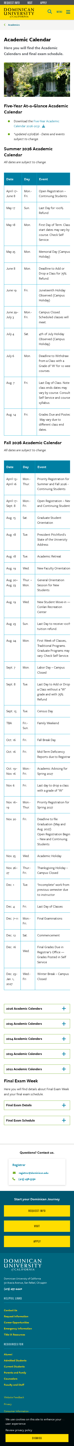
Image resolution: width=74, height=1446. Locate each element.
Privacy (8, 1404)
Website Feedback (14, 1397)
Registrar (18, 1164)
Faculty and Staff (14, 1385)
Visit (29, 3)
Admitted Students (15, 1360)
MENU (59, 12)
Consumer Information (16, 1411)
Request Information (16, 1316)
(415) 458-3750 (27, 1179)
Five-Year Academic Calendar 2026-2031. (36, 124)
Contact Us (10, 1310)
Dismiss (37, 1438)
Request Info (12, 3)
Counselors (10, 1379)
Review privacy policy (19, 1430)
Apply (43, 3)
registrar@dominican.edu (34, 1173)
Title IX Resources (14, 1334)
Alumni (8, 1354)
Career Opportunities (16, 1322)
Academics (14, 24)
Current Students (14, 1366)
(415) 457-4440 (13, 1289)
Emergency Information (18, 1328)
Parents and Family (15, 1372)
